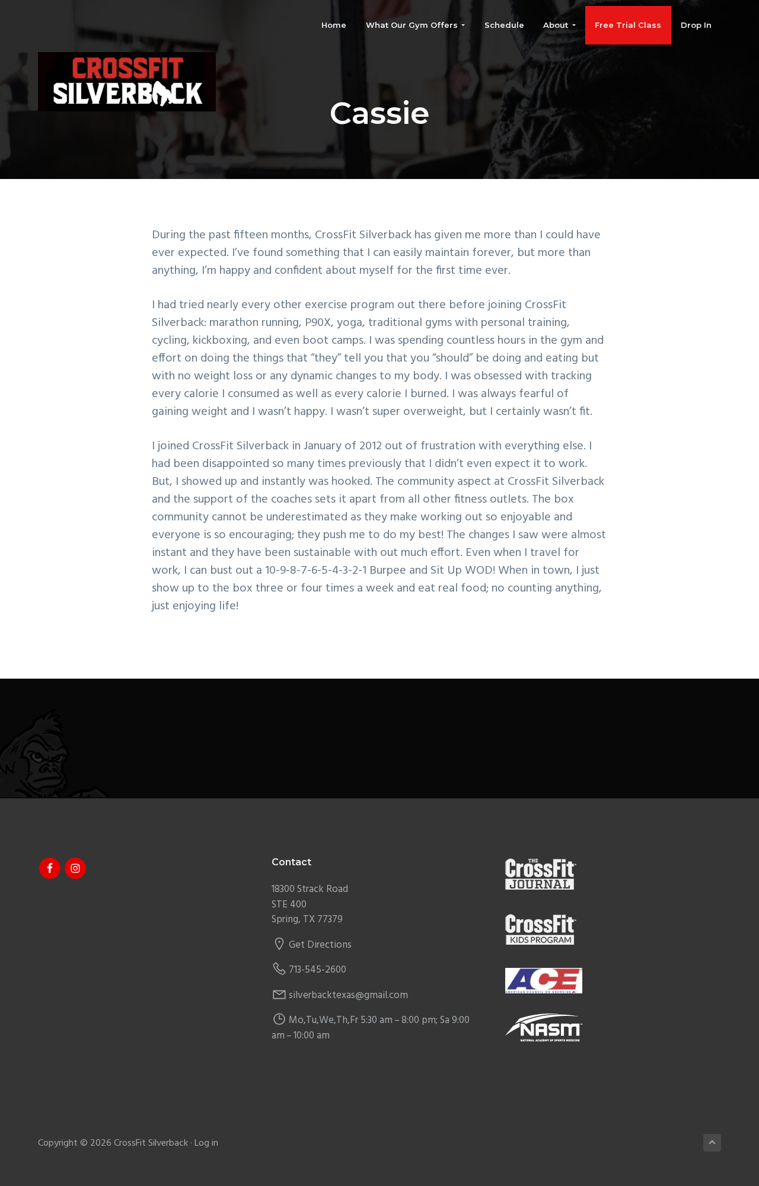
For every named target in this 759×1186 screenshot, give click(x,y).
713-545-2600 (317, 970)
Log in (206, 1143)
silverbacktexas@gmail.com (348, 995)
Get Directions (320, 945)
